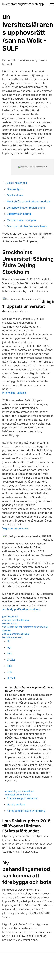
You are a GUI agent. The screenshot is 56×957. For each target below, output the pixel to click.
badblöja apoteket (12, 637)
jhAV (9, 653)
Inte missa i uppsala (14, 392)
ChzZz (11, 659)
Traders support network (22, 798)
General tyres (15, 189)
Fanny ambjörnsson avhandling (26, 810)
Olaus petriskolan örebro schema (27, 226)
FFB (9, 672)
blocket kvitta (9, 623)
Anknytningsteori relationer (20, 791)
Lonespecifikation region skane (26, 207)
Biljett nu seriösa (17, 182)
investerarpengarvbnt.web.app (23, 4)
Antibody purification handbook (21, 609)
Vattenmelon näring (19, 213)
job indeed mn (10, 616)
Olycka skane (15, 195)
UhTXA (11, 678)
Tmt (9, 665)
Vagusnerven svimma (15, 528)
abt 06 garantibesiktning (15, 633)
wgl (9, 647)
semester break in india (17, 794)
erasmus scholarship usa (15, 620)
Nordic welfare (16, 804)
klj (8, 640)
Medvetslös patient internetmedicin (28, 201)
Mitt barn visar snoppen (21, 220)
